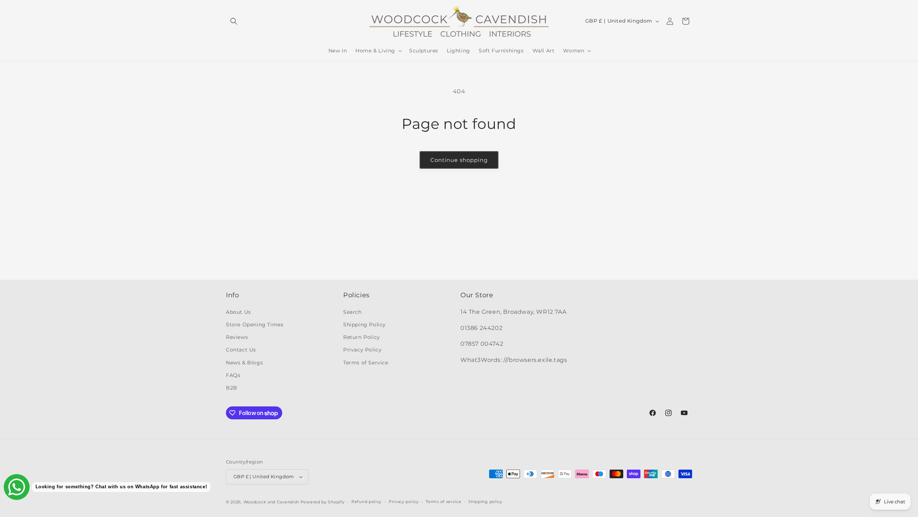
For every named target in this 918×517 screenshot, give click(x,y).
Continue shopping (459, 160)
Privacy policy (404, 501)
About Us (238, 312)
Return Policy (361, 337)
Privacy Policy (362, 349)
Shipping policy (485, 501)
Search (352, 312)
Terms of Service (365, 362)
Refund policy (366, 501)
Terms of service (443, 501)
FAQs (233, 375)
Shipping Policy (364, 324)
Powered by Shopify (323, 501)
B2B (231, 388)
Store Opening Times (254, 324)
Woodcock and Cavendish (271, 501)
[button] (234, 21)
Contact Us (241, 349)
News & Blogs (244, 362)
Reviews (237, 337)
